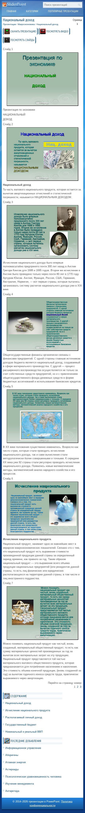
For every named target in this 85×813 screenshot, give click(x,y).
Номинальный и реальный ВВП (24, 731)
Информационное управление (23, 748)
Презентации (9, 24)
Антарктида (12, 790)
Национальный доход (47, 24)
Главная (11, 11)
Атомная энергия (15, 762)
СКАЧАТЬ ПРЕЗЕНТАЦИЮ (23, 31)
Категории (32, 11)
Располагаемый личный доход (23, 717)
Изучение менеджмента (19, 783)
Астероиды (12, 769)
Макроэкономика (26, 24)
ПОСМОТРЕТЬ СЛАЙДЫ (22, 40)
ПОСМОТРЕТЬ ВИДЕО (57, 31)
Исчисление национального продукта (27, 710)
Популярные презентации (63, 11)
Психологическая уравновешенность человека (33, 776)
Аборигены (11, 755)
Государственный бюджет (20, 724)
